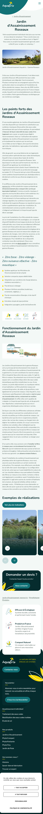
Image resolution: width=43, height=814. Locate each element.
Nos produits (7, 730)
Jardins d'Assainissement (12, 735)
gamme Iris (6, 186)
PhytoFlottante (8, 741)
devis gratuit (22, 243)
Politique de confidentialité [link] (21, 808)
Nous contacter (21, 586)
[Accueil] (8, 2)
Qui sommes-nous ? (10, 757)
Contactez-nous (11, 669)
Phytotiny (5, 600)
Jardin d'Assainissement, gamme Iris (15, 598)
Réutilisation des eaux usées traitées (16, 717)
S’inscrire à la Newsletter (17, 700)
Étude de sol (7, 721)
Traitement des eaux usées (12, 714)
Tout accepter (21, 787)
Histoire (5, 762)
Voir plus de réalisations (14, 505)
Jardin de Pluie (8, 748)
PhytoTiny (6, 745)
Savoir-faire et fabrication (12, 765)
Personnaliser (21, 801)
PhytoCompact (8, 738)
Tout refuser (21, 794)
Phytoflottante (34, 598)
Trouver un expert (9, 769)
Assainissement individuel (12, 709)
